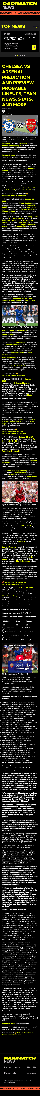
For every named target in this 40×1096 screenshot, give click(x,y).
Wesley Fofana (15, 301)
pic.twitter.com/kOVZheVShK (14, 434)
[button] (15, 55)
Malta (29, 395)
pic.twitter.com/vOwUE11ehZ (13, 376)
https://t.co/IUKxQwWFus (15, 582)
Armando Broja (8, 331)
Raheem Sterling (27, 209)
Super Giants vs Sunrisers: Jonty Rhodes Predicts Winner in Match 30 (19, 38)
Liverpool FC (32, 217)
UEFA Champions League (17, 470)
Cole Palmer (31, 207)
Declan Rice (23, 420)
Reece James (7, 335)
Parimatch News (8, 155)
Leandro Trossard (9, 547)
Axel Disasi (22, 331)
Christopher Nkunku (20, 299)
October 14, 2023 (26, 437)
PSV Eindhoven (20, 472)
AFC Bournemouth (16, 219)
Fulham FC (10, 190)
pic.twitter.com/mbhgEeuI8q (13, 584)
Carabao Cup (20, 227)
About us (31, 1067)
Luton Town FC (29, 188)
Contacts (31, 1073)
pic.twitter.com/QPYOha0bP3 (14, 196)
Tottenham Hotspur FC (11, 451)
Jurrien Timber (15, 422)
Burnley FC (26, 190)
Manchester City (13, 344)
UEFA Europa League (10, 596)
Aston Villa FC (23, 223)
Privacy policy (10, 1073)
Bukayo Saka (32, 476)
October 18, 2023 (26, 588)
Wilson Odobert (25, 203)
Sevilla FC (22, 542)
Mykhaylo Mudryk (9, 358)
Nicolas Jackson (8, 211)
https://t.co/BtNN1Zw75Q (12, 432)
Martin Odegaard (23, 561)
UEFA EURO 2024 (18, 366)
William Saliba (26, 526)
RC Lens (12, 474)
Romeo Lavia (30, 301)
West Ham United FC (10, 221)
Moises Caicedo (17, 352)
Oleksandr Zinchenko (22, 383)
